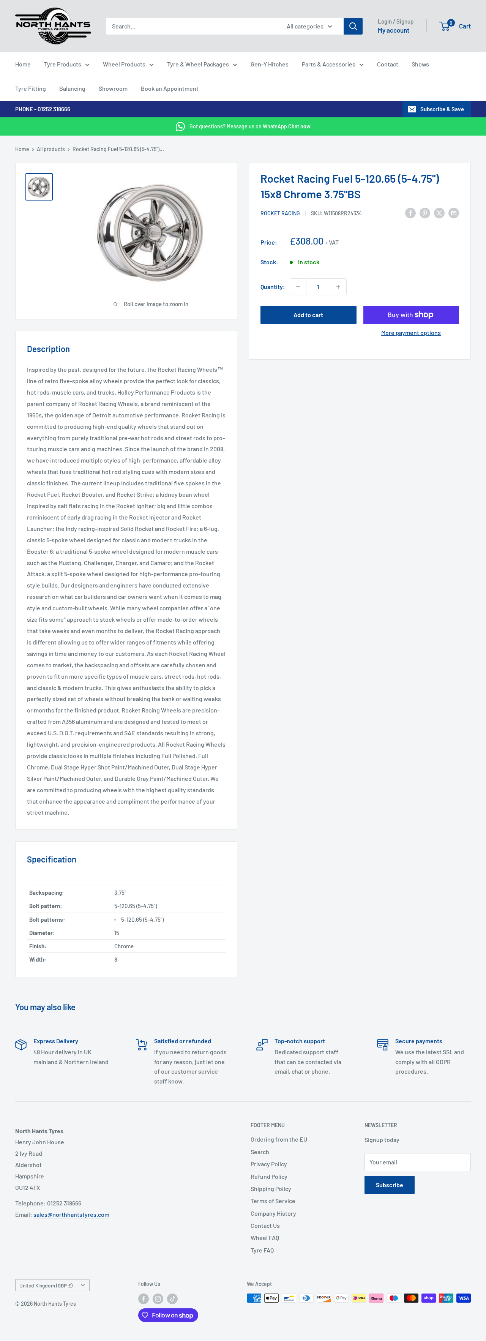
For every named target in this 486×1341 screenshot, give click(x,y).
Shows (420, 64)
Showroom (113, 88)
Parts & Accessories (328, 64)
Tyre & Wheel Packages (198, 64)
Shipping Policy (271, 1188)
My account (393, 30)
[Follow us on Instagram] (158, 1299)
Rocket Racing (280, 213)
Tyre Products (62, 64)
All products (51, 149)
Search (260, 1151)
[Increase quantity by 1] (338, 287)
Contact (387, 64)
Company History (273, 1213)
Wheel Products (124, 64)
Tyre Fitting (30, 88)
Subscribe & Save (442, 109)
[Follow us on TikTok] (172, 1299)
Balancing (72, 88)
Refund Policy (269, 1176)
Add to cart (308, 314)
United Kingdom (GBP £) (46, 1285)
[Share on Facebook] (410, 212)
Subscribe (389, 1184)
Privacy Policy (269, 1163)
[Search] (353, 26)
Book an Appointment (170, 88)
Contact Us (265, 1225)
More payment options (411, 332)
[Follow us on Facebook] (143, 1299)
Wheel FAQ (265, 1237)
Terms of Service (273, 1200)
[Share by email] (453, 212)
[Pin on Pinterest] (425, 212)
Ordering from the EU (279, 1139)
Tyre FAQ (262, 1250)
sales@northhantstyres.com (71, 1214)
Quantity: (272, 286)
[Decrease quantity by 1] (298, 287)
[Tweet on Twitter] (439, 212)
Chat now (299, 126)
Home (23, 64)
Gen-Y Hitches (270, 64)
